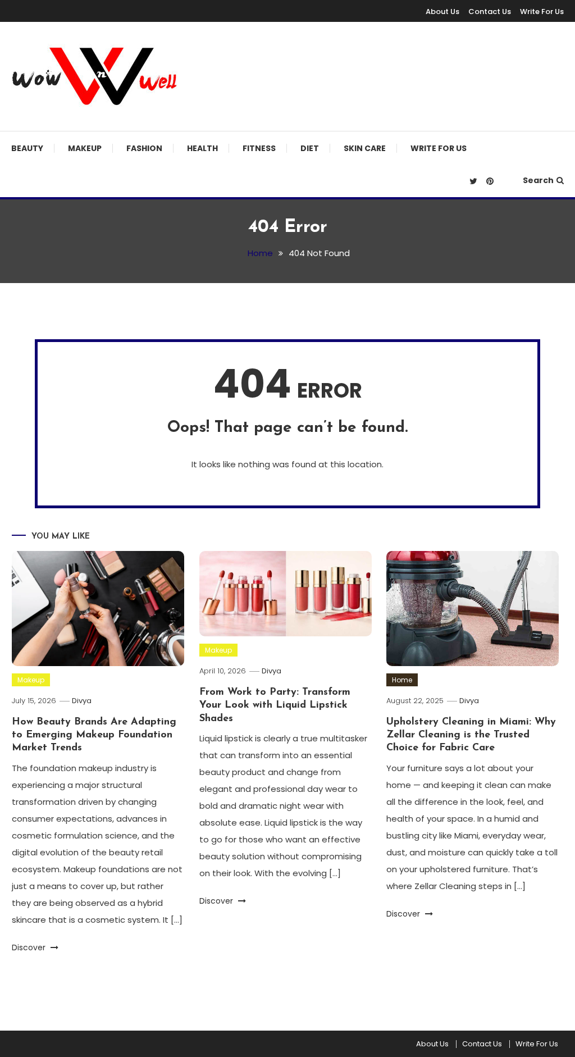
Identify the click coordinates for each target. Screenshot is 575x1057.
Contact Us (489, 11)
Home (402, 680)
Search (538, 180)
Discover (30, 947)
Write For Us (542, 11)
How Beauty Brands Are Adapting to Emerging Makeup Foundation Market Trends (94, 735)
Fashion (144, 148)
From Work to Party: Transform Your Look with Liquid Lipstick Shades (274, 705)
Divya (82, 700)
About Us (442, 11)
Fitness (259, 148)
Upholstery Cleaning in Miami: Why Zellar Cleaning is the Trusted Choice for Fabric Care (471, 735)
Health (202, 148)
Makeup (85, 148)
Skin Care (365, 148)
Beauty (27, 148)
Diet (309, 148)
